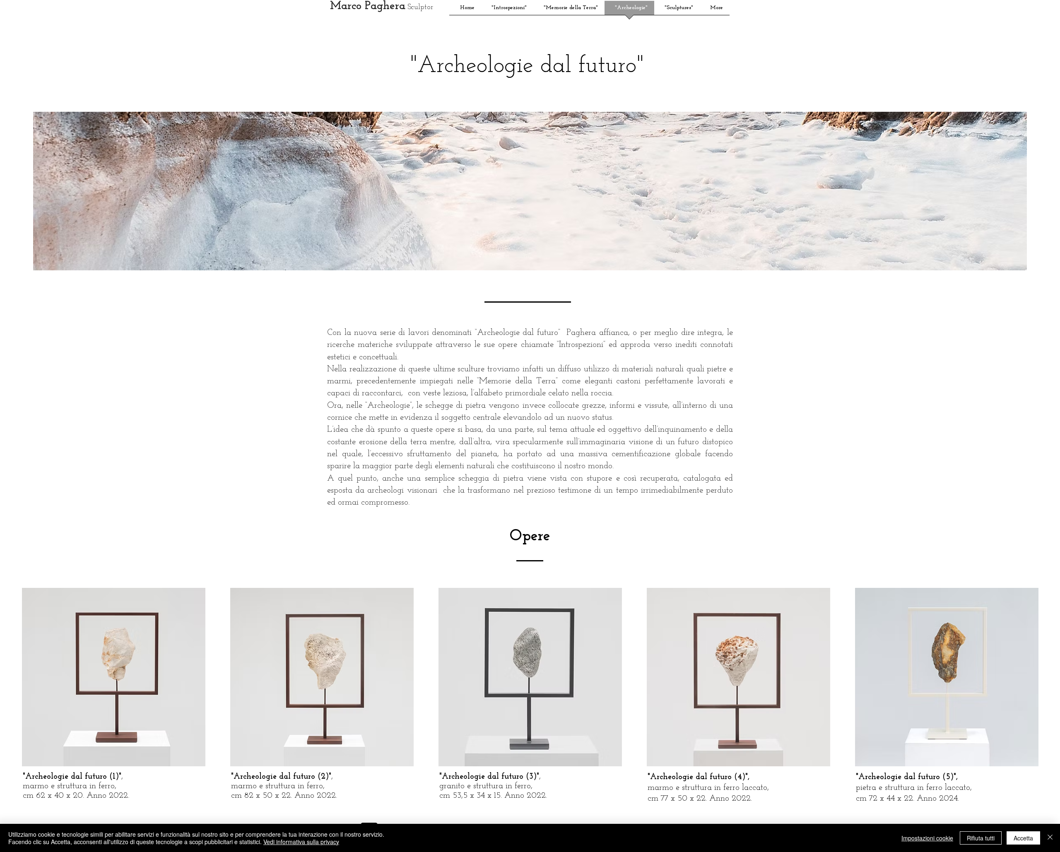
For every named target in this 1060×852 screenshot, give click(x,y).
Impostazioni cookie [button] (927, 838)
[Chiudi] (1050, 837)
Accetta (1023, 838)
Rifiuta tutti (981, 838)
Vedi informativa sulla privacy (301, 842)
